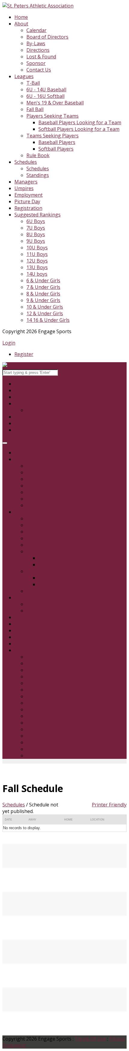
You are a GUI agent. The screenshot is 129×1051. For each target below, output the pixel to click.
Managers (26, 181)
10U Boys (37, 247)
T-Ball (33, 83)
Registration (28, 208)
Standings (37, 175)
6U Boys (35, 221)
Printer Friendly (109, 804)
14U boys (36, 274)
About (21, 23)
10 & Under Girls (44, 307)
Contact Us (38, 69)
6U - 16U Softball (45, 96)
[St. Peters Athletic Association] (38, 5)
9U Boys (35, 241)
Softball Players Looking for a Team (78, 129)
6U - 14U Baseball (46, 89)
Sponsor (36, 63)
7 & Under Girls (43, 287)
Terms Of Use (90, 1038)
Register (23, 354)
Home (21, 17)
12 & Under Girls (44, 313)
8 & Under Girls (43, 293)
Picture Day (27, 201)
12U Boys (37, 260)
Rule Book (38, 155)
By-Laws (35, 43)
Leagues (24, 76)
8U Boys (35, 234)
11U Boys (37, 254)
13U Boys (37, 267)
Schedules (25, 162)
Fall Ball (35, 109)
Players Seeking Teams (52, 116)
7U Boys (35, 228)
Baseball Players (56, 142)
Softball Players (56, 148)
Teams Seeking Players (52, 135)
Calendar (36, 30)
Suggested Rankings (37, 214)
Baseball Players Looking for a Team (79, 122)
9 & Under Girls (43, 300)
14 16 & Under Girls (48, 320)
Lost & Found (41, 56)
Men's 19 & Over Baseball (55, 102)
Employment (28, 195)
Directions (38, 50)
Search (66, 372)
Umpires (24, 188)
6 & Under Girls (43, 280)
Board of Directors (47, 37)
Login (8, 342)
